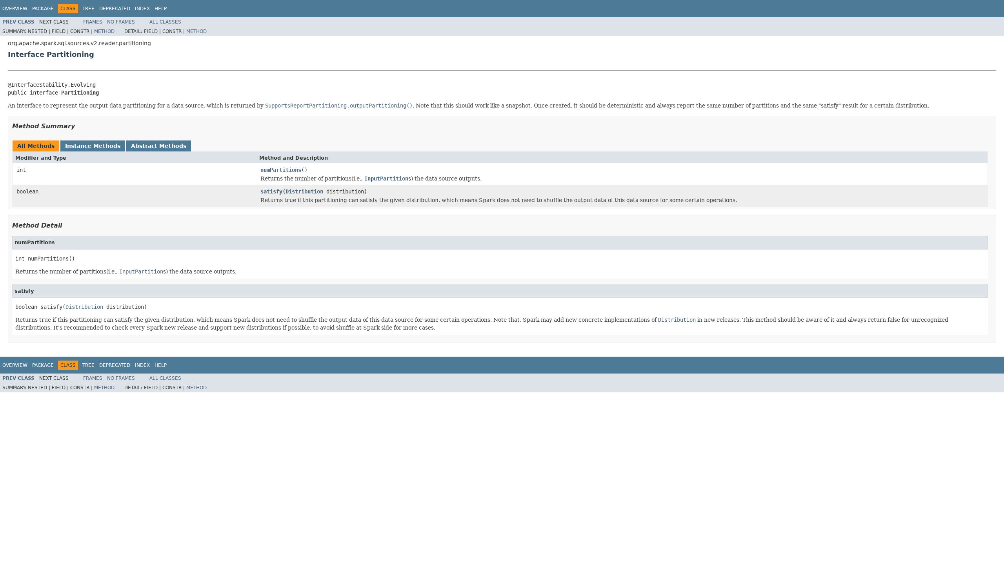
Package (43, 8)
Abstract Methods (158, 146)
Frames (92, 22)
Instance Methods (92, 146)
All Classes (165, 22)
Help (161, 8)
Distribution (304, 191)
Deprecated (114, 8)
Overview (14, 8)
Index (142, 8)
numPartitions (280, 170)
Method (104, 31)
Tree (88, 8)
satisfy (271, 191)
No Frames (121, 22)
